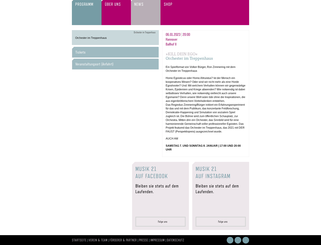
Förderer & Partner (123, 240)
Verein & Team (98, 240)
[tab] (115, 52)
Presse (143, 240)
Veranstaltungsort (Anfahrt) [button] (94, 64)
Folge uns (161, 221)
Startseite (79, 240)
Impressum (157, 240)
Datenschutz (175, 240)
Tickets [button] (80, 52)
